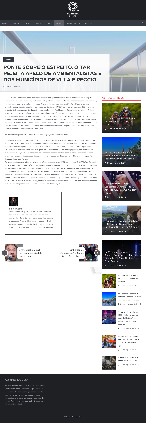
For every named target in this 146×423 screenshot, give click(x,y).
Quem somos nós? (73, 23)
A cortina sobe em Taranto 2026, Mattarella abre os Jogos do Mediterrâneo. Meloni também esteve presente (128, 318)
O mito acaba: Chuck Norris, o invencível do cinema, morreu (30, 252)
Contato (88, 23)
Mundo (58, 23)
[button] (143, 23)
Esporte (38, 23)
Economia (16, 23)
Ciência (5, 23)
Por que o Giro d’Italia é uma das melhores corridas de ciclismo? (120, 121)
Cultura (27, 23)
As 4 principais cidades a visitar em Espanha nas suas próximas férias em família (120, 155)
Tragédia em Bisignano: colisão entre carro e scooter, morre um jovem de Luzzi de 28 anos (121, 223)
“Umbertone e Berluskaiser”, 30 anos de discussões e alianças (71, 252)
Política (49, 23)
